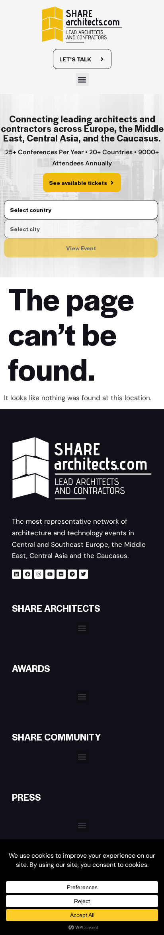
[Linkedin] (16, 574)
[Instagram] (38, 574)
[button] (82, 79)
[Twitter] (83, 574)
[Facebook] (27, 574)
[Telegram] (72, 574)
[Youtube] (50, 574)
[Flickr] (61, 574)
